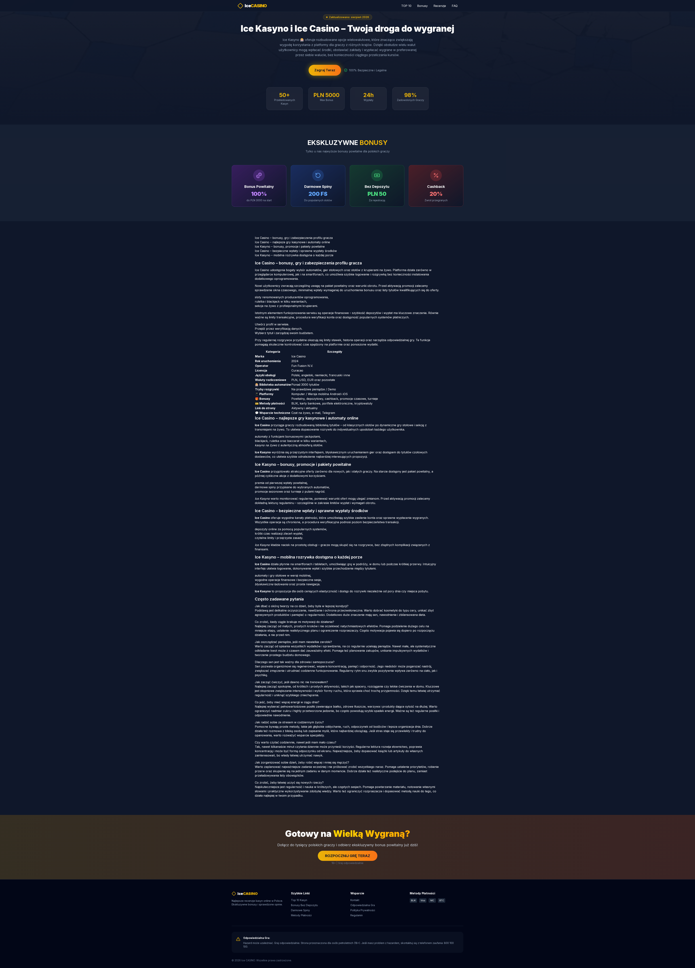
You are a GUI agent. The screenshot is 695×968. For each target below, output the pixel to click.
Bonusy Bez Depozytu (304, 905)
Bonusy (422, 6)
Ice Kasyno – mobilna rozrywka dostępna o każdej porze (294, 255)
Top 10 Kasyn (299, 900)
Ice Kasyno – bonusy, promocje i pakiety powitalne (290, 246)
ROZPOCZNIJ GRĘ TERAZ (347, 856)
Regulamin (356, 915)
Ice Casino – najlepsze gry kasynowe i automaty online (292, 242)
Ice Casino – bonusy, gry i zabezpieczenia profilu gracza (294, 238)
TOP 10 (406, 6)
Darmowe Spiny (300, 910)
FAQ (455, 6)
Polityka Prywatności (362, 910)
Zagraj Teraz (324, 70)
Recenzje (439, 6)
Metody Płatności (301, 915)
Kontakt (354, 900)
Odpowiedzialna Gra (362, 905)
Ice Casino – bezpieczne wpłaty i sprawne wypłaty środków (296, 251)
